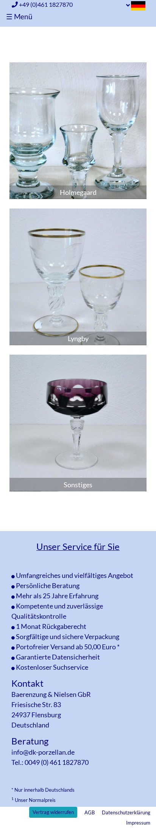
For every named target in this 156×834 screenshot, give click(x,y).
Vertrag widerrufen (53, 812)
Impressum (138, 823)
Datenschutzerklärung (126, 812)
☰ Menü (19, 16)
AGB (89, 812)
